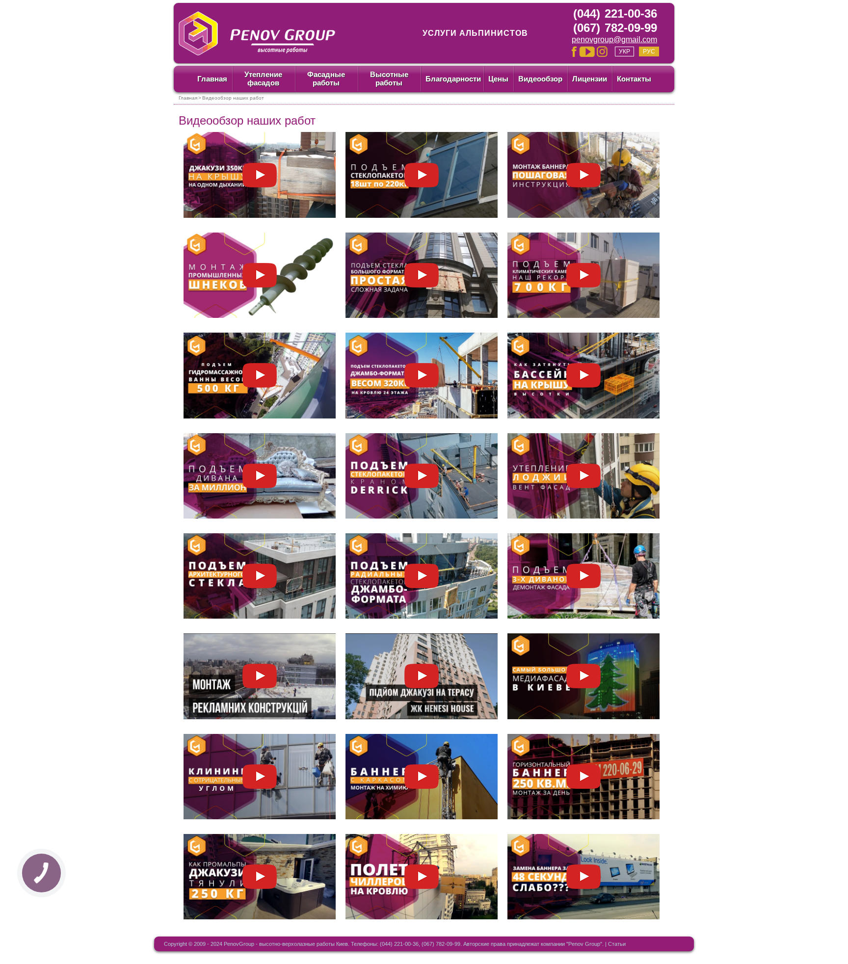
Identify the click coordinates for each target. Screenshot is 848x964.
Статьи (617, 944)
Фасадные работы (326, 78)
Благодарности (453, 79)
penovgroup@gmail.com (614, 39)
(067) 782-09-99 (615, 27)
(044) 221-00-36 (615, 13)
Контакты (634, 79)
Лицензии (589, 79)
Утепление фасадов (263, 78)
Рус (649, 51)
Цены (498, 79)
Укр (624, 51)
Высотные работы (389, 78)
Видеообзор (540, 79)
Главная (212, 79)
